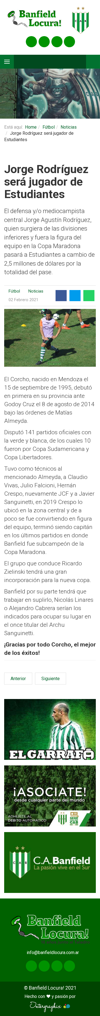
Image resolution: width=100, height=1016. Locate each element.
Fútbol (48, 127)
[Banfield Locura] (34, 20)
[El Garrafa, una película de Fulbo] (50, 729)
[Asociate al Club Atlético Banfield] (50, 795)
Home (31, 127)
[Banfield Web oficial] (50, 862)
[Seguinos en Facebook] (31, 41)
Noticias (69, 127)
